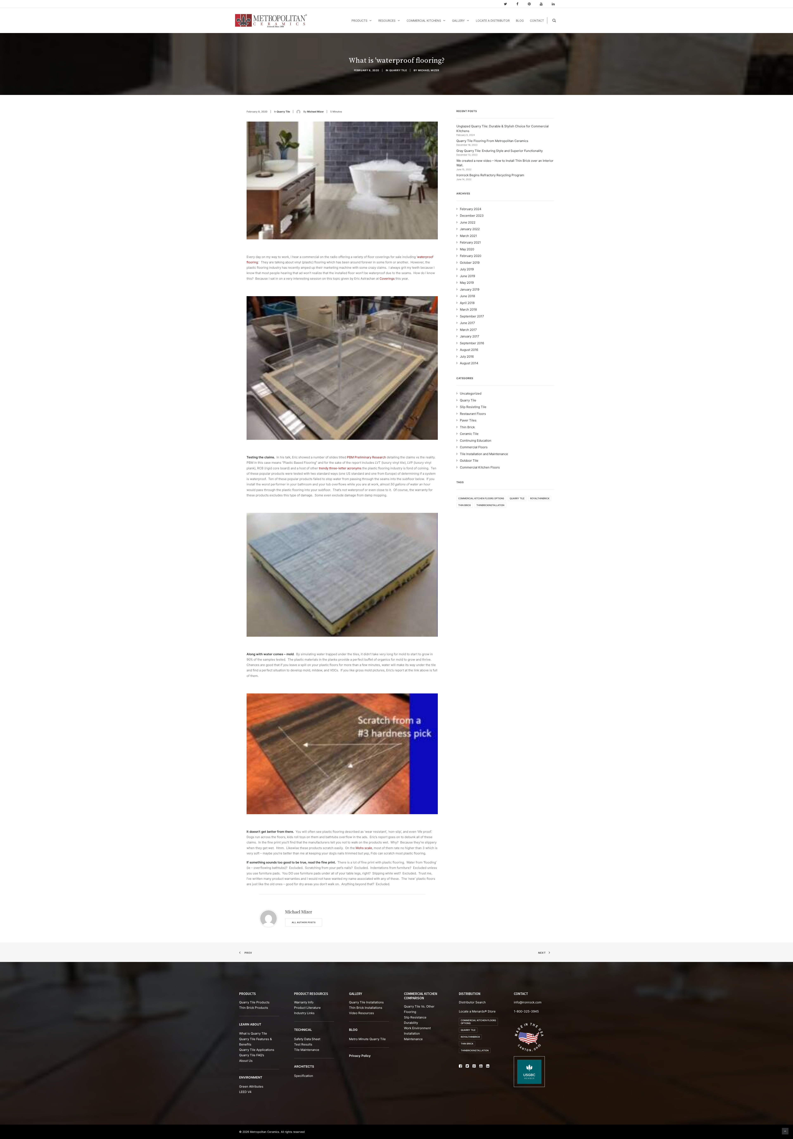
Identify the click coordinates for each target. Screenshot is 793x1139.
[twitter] (507, 4)
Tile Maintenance (306, 1050)
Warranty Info (303, 1002)
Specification (303, 1076)
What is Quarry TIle (253, 1033)
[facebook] (519, 4)
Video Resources (361, 1013)
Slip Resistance (415, 1017)
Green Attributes (251, 1086)
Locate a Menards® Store (477, 1011)
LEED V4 (245, 1092)
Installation (412, 1033)
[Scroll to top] (785, 1131)
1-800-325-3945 (526, 1011)
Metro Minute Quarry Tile (367, 1039)
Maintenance (413, 1039)
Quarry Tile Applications (256, 1050)
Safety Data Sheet (307, 1039)
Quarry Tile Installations (366, 1002)
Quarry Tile (398, 70)
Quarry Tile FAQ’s (251, 1055)
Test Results (303, 1044)
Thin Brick (464, 505)
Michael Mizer (428, 70)
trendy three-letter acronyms (340, 468)
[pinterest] (531, 4)
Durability (411, 1023)
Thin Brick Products (253, 1008)
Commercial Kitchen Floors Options (481, 498)
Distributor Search (472, 1002)
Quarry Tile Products (254, 1002)
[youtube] (543, 4)
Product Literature (307, 1008)
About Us (246, 1061)
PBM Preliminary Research (366, 457)
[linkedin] (555, 4)
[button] (460, 1066)
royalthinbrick (539, 498)
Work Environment (417, 1028)
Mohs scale (364, 848)
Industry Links (304, 1013)
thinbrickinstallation (490, 505)
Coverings (387, 278)
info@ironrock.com (527, 1002)
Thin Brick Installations (365, 1008)
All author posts (304, 922)
